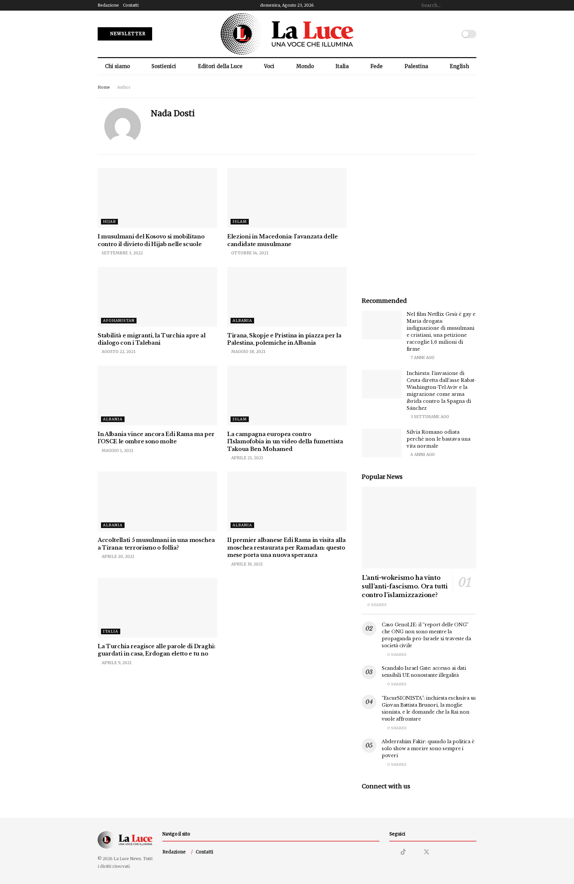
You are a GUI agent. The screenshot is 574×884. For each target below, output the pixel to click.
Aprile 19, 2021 (246, 564)
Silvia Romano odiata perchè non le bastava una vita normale (438, 439)
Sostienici (163, 66)
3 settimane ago (429, 416)
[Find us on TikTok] (403, 852)
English (459, 66)
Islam (240, 221)
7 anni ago (422, 357)
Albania (242, 320)
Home (104, 87)
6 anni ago (422, 454)
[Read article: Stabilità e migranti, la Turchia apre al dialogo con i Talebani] (157, 297)
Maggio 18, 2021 (247, 351)
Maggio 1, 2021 (117, 450)
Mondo (305, 66)
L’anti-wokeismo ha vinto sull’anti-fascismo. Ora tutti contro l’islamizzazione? (405, 586)
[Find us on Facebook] (414, 852)
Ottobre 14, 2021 (249, 252)
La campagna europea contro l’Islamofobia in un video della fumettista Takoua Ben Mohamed (285, 441)
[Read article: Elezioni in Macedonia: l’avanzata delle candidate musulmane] (287, 198)
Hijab (109, 221)
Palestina (416, 66)
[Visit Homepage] (287, 34)
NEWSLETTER (127, 34)
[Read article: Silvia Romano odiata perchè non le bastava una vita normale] (382, 443)
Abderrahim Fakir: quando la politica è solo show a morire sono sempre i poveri (428, 748)
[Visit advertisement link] (419, 225)
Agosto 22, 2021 (118, 351)
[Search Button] (473, 5)
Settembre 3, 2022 (122, 252)
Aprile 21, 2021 (246, 457)
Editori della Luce (220, 66)
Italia (342, 66)
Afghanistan (119, 320)
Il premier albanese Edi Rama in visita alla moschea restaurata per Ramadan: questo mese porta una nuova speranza (286, 547)
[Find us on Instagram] (391, 852)
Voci (269, 66)
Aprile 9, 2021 (116, 662)
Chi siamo (117, 66)
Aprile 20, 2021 (117, 556)
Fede (376, 66)
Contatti (131, 5)
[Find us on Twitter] (427, 852)
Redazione (108, 5)
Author (124, 87)
